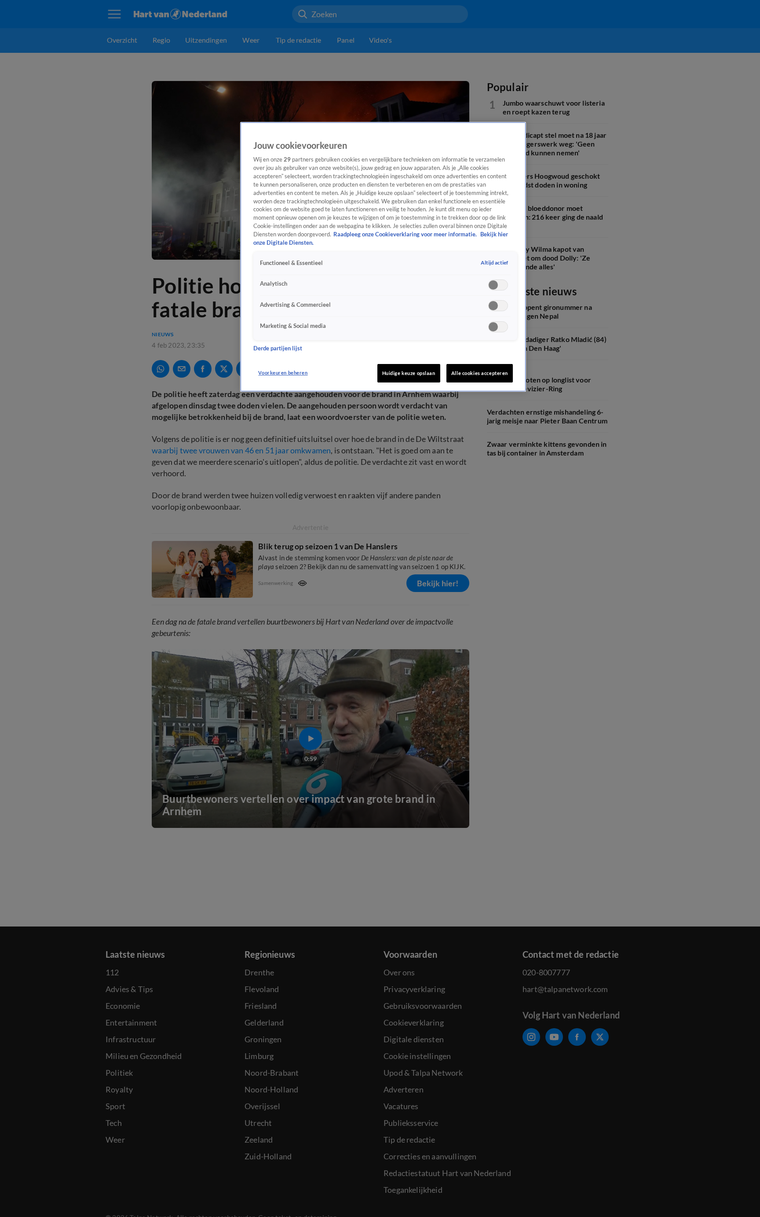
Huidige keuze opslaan (408, 373)
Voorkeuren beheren (282, 372)
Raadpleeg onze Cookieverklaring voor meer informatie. (405, 234)
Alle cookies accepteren (479, 373)
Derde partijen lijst (277, 348)
